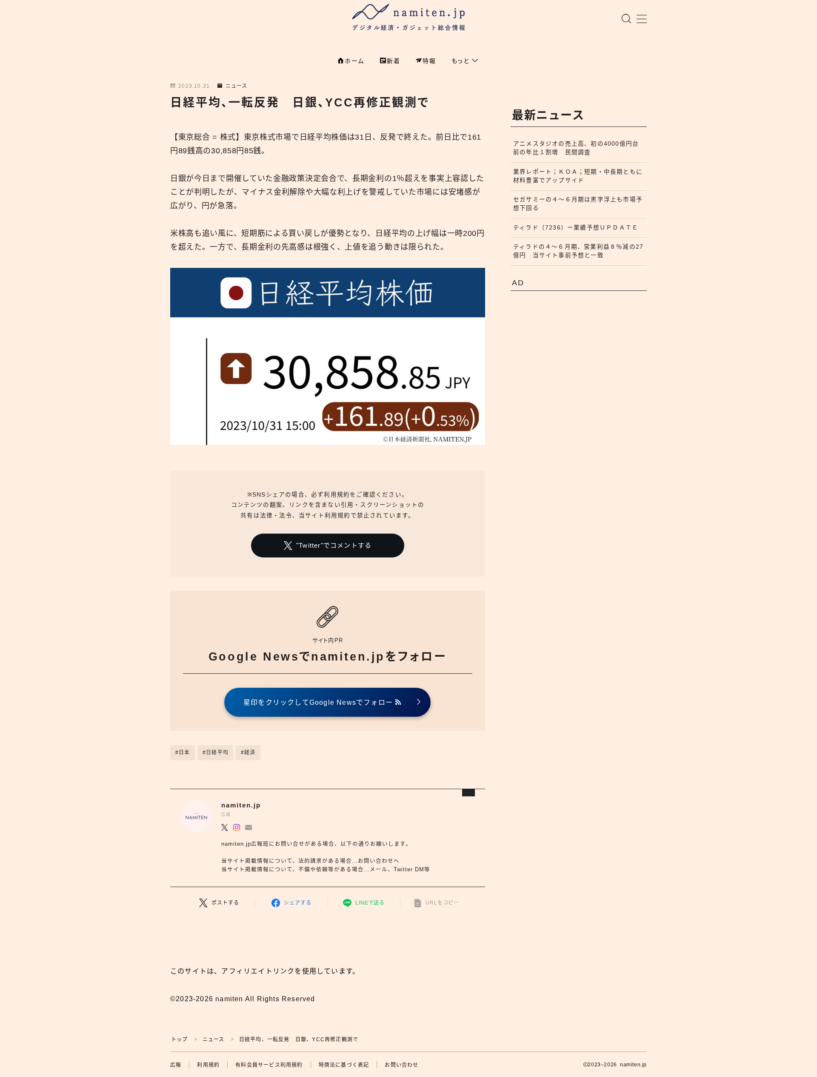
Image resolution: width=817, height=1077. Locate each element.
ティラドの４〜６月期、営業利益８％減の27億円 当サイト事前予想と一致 (578, 251)
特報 (429, 60)
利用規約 (208, 1065)
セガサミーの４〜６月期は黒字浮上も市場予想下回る (578, 203)
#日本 (182, 752)
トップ (179, 1040)
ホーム (354, 60)
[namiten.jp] (409, 18)
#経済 (248, 752)
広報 (175, 1065)
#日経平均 (216, 752)
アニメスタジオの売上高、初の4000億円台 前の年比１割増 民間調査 (579, 148)
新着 (393, 60)
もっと (461, 60)
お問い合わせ (401, 1065)
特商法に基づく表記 (344, 1065)
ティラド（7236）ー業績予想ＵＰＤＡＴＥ (575, 227)
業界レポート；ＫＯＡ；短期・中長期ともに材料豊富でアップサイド (578, 176)
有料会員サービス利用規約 (269, 1065)
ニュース (236, 86)
